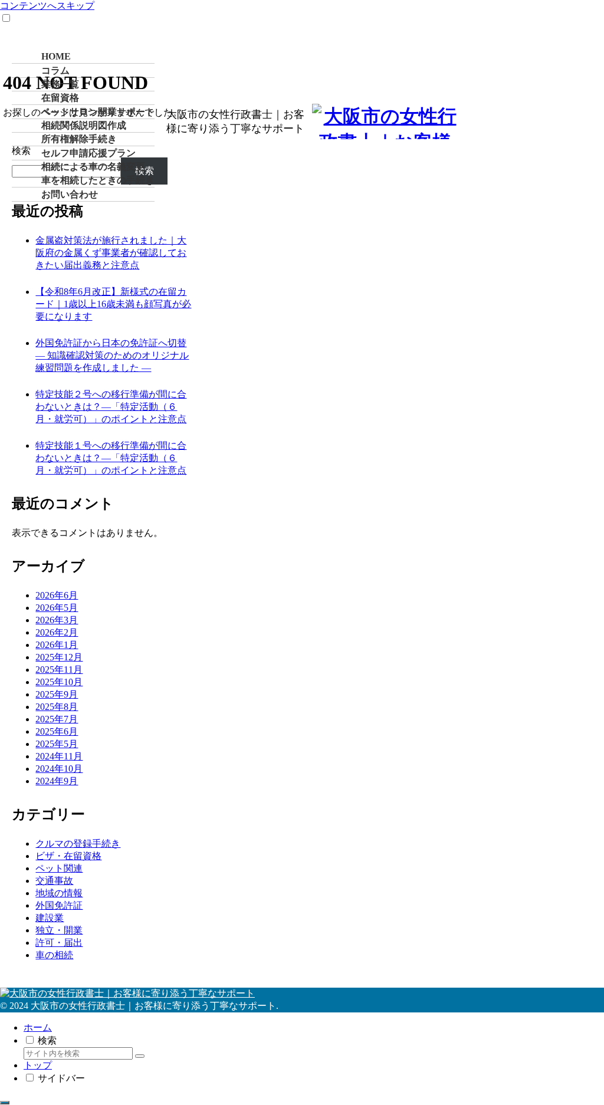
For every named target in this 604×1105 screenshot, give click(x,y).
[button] (140, 1056)
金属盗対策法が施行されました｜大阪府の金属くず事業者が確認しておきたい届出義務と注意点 (110, 252)
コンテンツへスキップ (47, 6)
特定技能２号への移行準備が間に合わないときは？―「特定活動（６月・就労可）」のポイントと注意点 (110, 406)
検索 (21, 151)
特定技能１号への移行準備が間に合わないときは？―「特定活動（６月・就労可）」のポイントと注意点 (110, 457)
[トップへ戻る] (4, 1102)
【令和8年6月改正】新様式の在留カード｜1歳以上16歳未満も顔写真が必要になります (113, 304)
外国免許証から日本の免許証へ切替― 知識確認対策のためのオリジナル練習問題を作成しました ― (112, 355)
